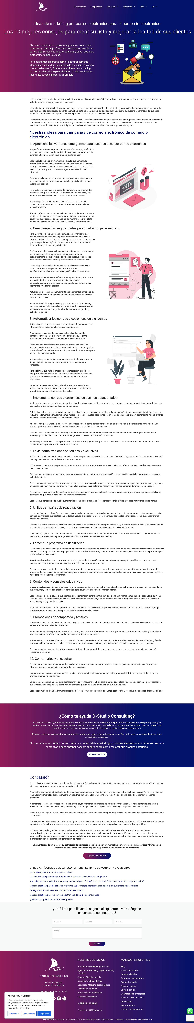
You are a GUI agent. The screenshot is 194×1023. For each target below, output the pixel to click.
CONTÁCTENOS (97, 754)
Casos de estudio (129, 982)
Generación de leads (87, 988)
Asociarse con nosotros (132, 978)
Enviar (97, 944)
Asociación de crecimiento (90, 992)
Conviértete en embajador (133, 993)
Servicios (111, 6)
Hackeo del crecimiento (132, 1009)
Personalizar (14, 1014)
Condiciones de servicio (124, 1019)
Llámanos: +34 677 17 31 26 (53, 991)
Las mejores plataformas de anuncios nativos (51, 872)
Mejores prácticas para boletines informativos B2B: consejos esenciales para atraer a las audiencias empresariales (84, 885)
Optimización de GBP (87, 996)
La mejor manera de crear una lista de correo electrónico (56, 890)
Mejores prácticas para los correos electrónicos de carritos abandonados (64, 895)
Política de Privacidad (143, 1019)
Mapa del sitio (107, 1019)
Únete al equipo (128, 990)
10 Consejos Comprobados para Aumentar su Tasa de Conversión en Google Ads (68, 876)
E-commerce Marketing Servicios (93, 966)
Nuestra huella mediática (132, 997)
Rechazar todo (29, 1014)
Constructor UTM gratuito (90, 1010)
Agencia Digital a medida (89, 977)
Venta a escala (128, 1005)
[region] (29, 1005)
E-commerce (80, 6)
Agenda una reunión (97, 855)
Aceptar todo (44, 1014)
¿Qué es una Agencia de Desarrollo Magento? (51, 899)
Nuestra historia (128, 986)
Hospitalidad (96, 6)
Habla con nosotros (130, 970)
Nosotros (127, 6)
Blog (142, 6)
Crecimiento (126, 1001)
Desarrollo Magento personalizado (94, 985)
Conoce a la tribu (129, 974)
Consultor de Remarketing (90, 981)
